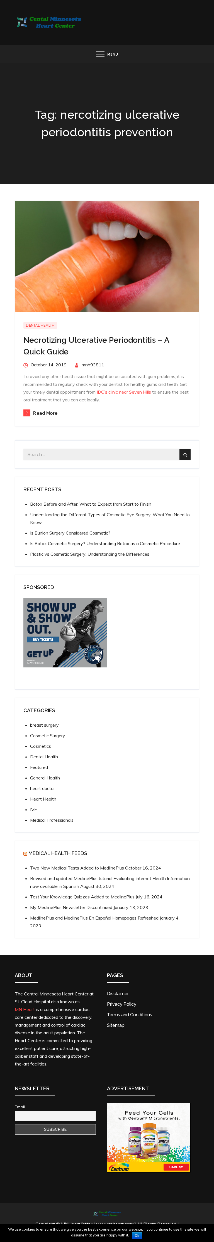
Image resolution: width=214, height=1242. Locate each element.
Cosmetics (40, 746)
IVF (33, 809)
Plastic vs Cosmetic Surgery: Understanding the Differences (89, 554)
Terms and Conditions (129, 1014)
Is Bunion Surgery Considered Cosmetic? (70, 533)
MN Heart (25, 1009)
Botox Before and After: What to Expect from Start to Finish (90, 504)
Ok (137, 1236)
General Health (45, 778)
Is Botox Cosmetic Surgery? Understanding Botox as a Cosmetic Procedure (105, 543)
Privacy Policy (121, 1004)
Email (20, 1106)
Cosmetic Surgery (47, 735)
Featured (39, 767)
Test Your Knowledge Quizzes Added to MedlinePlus (82, 897)
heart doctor (42, 788)
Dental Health (40, 325)
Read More (45, 413)
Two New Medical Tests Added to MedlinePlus (77, 868)
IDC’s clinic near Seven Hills (124, 392)
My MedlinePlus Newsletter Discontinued (71, 907)
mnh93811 (93, 364)
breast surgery (44, 725)
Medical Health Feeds (57, 853)
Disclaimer (118, 993)
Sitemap (116, 1025)
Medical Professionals (52, 820)
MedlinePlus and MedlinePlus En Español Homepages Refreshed (94, 918)
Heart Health (43, 799)
